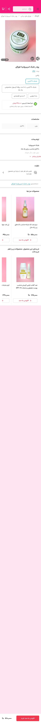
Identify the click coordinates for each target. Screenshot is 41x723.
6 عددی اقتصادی (19, 96)
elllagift (37, 16)
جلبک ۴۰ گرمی (32, 81)
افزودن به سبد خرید (28, 718)
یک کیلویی (33, 96)
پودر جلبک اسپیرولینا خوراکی (9, 16)
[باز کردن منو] (37, 9)
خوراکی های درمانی (26, 16)
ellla (33, 71)
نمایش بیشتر (36, 156)
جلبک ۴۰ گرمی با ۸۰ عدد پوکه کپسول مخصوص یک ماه (20, 88)
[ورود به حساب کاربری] (9, 8)
